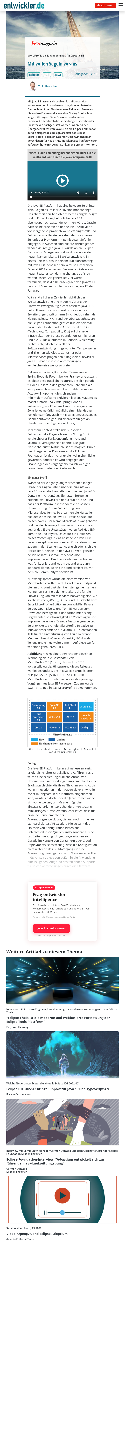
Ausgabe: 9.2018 (86, 74)
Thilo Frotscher (48, 86)
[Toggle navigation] (24, 5)
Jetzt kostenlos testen (51, 928)
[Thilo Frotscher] (33, 86)
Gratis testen (105, 5)
